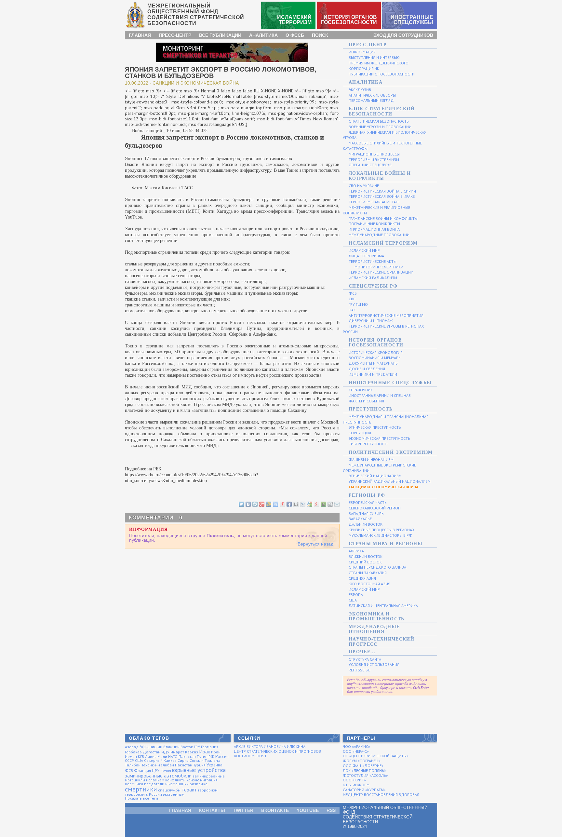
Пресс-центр (175, 35)
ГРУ (197, 746)
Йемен (131, 756)
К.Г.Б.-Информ (356, 784)
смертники (141, 789)
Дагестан (151, 751)
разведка (198, 783)
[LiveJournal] (302, 503)
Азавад (132, 746)
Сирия (183, 760)
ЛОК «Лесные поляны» (365, 770)
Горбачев (133, 751)
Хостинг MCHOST (250, 755)
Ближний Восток (178, 746)
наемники (134, 783)
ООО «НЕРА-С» (356, 751)
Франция (142, 770)
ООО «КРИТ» (354, 779)
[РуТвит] (275, 503)
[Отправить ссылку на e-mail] (337, 503)
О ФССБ (295, 35)
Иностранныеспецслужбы (412, 19)
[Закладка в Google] (309, 503)
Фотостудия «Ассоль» (365, 775)
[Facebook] (289, 503)
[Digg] (330, 503)
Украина (214, 765)
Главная (140, 35)
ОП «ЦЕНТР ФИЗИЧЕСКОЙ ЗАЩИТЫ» (375, 755)
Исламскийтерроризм (294, 19)
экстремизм (173, 794)
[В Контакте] (248, 503)
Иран (216, 751)
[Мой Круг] (255, 503)
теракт (189, 789)
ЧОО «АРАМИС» (356, 746)
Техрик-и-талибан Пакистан (166, 765)
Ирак (204, 751)
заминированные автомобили (158, 775)
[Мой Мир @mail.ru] (268, 503)
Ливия (150, 756)
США (139, 760)
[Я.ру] (282, 503)
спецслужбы (169, 790)
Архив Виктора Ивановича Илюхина (269, 746)
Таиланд (213, 760)
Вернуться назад (315, 544)
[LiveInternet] (296, 503)
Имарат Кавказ (184, 751)
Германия (209, 746)
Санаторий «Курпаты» (364, 789)
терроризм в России (143, 794)
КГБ (141, 756)
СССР (129, 760)
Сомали (197, 760)
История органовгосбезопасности (349, 19)
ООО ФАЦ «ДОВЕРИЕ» (363, 765)
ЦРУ (155, 770)
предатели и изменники (166, 783)
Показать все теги (141, 798)
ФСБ (129, 770)
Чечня (165, 770)
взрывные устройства (199, 770)
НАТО (173, 756)
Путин (202, 756)
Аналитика (263, 35)
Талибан (132, 765)
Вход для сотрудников (403, 35)
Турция (199, 765)
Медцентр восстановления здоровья (381, 794)
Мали (162, 756)
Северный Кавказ (160, 760)
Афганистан (151, 746)
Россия (222, 756)
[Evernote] (323, 503)
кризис (192, 779)
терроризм (208, 790)
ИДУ (165, 751)
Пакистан (187, 756)
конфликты (175, 779)
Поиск (320, 35)
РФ (211, 756)
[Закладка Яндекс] (316, 503)
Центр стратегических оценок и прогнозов (277, 751)
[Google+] (261, 503)
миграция (209, 779)
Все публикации (220, 35)
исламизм (155, 779)
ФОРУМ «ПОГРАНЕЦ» (362, 760)
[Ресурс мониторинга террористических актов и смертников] (232, 52)
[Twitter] (241, 503)
